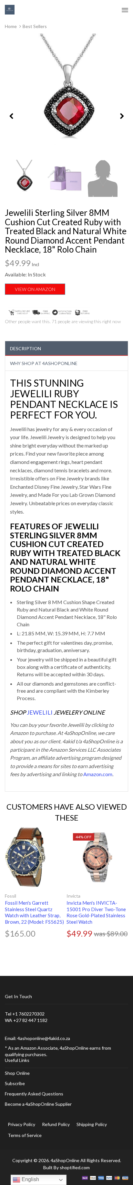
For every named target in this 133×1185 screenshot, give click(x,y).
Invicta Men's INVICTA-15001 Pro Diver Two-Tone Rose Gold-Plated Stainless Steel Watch (96, 912)
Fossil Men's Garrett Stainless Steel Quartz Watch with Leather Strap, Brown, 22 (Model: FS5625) (34, 912)
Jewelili (40, 712)
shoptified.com (75, 1167)
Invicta (73, 896)
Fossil (10, 896)
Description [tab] (25, 348)
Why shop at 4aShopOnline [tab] (43, 363)
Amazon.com (97, 774)
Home (11, 26)
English (29, 1179)
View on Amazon (35, 289)
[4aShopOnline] (10, 9)
